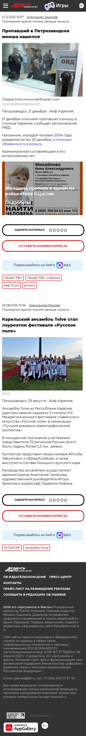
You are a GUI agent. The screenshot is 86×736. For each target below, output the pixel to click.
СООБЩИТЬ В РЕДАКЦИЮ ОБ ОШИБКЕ (34, 594)
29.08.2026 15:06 (14, 305)
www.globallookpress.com (21, 104)
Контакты (12, 583)
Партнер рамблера (39, 715)
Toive (6, 393)
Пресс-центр (60, 577)
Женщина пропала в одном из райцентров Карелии (39, 191)
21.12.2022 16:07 (13, 17)
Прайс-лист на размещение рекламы (36, 589)
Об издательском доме (24, 577)
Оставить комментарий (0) (43, 246)
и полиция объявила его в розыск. (37, 142)
